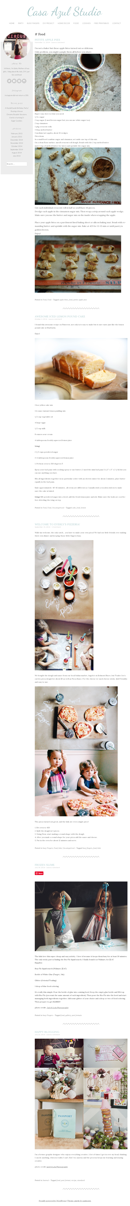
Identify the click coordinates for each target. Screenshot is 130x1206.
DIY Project (48, 23)
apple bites (63, 300)
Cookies (86, 23)
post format (65, 1180)
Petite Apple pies (47, 39)
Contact (116, 23)
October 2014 (16, 146)
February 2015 (16, 133)
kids (60, 848)
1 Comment (56, 527)
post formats (77, 1015)
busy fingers (87, 848)
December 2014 (17, 140)
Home (11, 23)
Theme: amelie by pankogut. (79, 1201)
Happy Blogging (47, 1031)
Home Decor (64, 23)
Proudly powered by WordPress (52, 1201)
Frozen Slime (45, 864)
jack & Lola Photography (57, 1167)
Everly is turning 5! (17, 117)
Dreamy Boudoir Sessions (17, 114)
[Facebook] (14, 81)
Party (20, 23)
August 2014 (17, 153)
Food (76, 23)
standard (81, 1180)
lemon (83, 508)
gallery (68, 1015)
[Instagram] (24, 81)
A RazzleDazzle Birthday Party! (17, 108)
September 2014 (16, 149)
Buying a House (17, 111)
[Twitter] (9, 81)
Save (40, 873)
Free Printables (101, 23)
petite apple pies (80, 300)
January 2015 (16, 137)
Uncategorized (58, 508)
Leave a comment (58, 42)
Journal (46, 1180)
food (70, 300)
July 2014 (16, 156)
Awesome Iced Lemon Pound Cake (60, 316)
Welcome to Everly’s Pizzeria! (57, 524)
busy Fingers (33, 23)
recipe (73, 1180)
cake (74, 508)
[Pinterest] (19, 81)
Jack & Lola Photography (58, 1008)
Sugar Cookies (16, 121)
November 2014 (17, 143)
